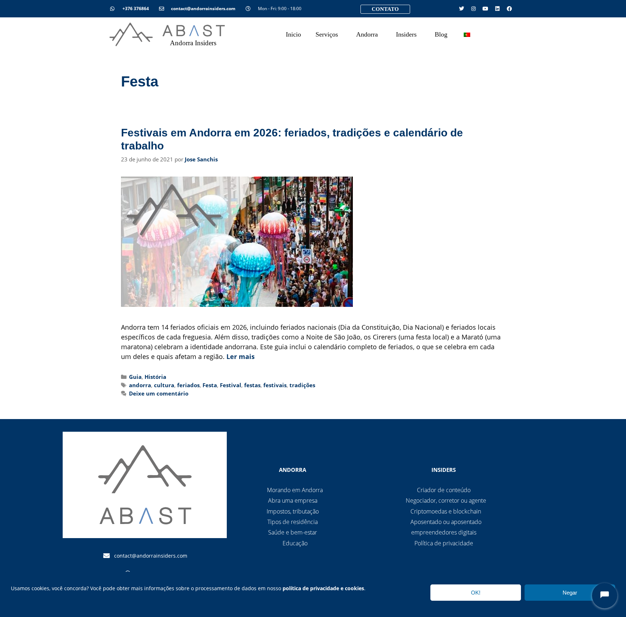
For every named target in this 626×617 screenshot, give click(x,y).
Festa (210, 385)
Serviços (327, 34)
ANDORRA (292, 469)
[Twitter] (461, 9)
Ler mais (240, 356)
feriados (188, 385)
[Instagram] (473, 9)
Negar (570, 592)
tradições (302, 385)
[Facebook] (509, 9)
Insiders (406, 34)
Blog (441, 34)
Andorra (367, 34)
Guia (135, 376)
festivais (275, 385)
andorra (140, 385)
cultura (164, 385)
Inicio (293, 34)
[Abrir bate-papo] (604, 595)
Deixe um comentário (158, 393)
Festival (230, 385)
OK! (475, 592)
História (155, 376)
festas (252, 385)
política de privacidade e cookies (323, 588)
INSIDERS (443, 469)
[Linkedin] (497, 9)
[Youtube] (485, 9)
